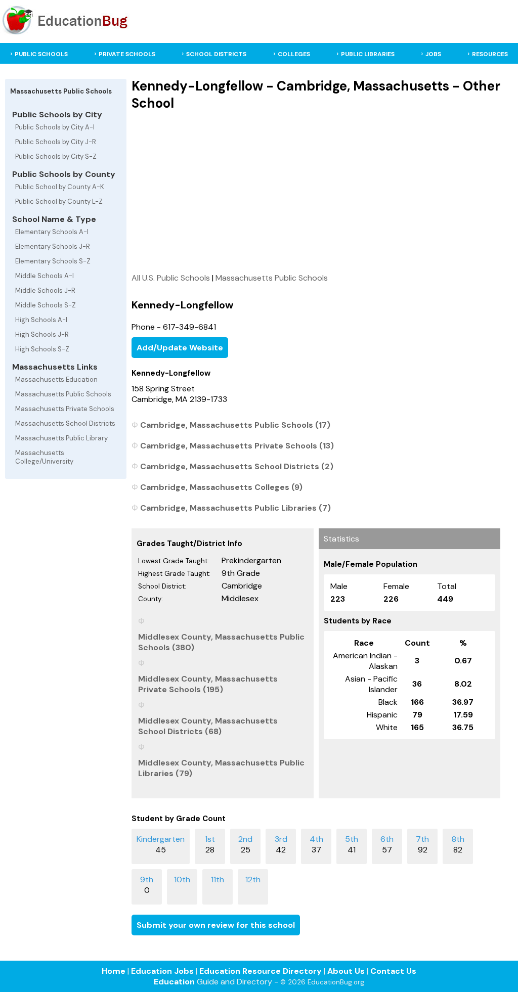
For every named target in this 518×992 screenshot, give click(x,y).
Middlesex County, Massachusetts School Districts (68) (208, 726)
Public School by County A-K (59, 187)
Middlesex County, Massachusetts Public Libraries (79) (221, 768)
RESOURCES (490, 54)
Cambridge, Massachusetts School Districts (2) (236, 466)
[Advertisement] (316, 191)
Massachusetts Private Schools (64, 408)
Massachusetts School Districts (65, 423)
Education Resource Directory (260, 971)
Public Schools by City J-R (55, 142)
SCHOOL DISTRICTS (216, 54)
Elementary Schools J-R (52, 246)
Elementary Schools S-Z (53, 261)
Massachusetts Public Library (61, 438)
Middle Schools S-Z (45, 305)
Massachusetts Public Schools (63, 394)
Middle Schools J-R (45, 290)
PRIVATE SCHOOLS (127, 54)
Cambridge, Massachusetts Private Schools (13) (237, 445)
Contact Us (393, 971)
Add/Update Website (180, 347)
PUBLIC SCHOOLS (41, 54)
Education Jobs (162, 971)
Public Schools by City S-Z (56, 156)
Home (113, 971)
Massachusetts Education (56, 379)
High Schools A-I (41, 319)
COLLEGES (294, 54)
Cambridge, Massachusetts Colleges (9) (221, 487)
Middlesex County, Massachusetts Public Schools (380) (221, 642)
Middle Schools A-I (44, 276)
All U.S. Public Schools (171, 278)
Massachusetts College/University (44, 457)
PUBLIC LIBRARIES (368, 54)
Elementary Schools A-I (52, 232)
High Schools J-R (42, 334)
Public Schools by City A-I (55, 127)
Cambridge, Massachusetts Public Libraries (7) (235, 508)
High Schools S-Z (42, 349)
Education (174, 981)
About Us (346, 971)
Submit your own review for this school (216, 925)
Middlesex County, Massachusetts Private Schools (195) (208, 684)
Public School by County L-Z (59, 201)
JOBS (433, 54)
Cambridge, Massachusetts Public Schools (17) (235, 425)
